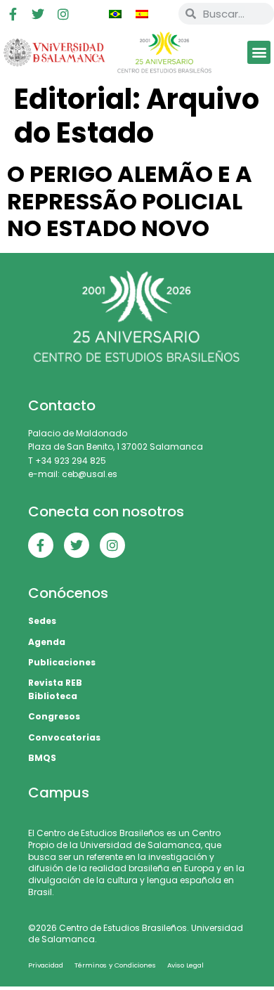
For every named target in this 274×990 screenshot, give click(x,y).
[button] (258, 52)
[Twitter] (38, 14)
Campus (58, 792)
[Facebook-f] (12, 14)
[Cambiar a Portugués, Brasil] (115, 14)
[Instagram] (63, 14)
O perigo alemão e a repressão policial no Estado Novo (129, 201)
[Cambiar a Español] (142, 14)
